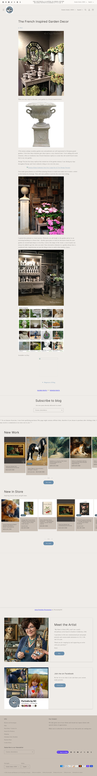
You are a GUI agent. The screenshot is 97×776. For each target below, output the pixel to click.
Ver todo (48, 482)
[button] (3, 10)
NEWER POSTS (55, 390)
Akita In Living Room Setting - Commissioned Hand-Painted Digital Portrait (79, 462)
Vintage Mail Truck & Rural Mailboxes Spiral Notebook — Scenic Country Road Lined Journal (28, 521)
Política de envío (67, 772)
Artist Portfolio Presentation (43, 610)
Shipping (6, 734)
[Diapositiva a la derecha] (52, 478)
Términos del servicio (57, 772)
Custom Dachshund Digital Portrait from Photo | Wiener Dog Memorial (9, 526)
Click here (60, 685)
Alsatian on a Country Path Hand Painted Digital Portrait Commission (58, 462)
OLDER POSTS (42, 390)
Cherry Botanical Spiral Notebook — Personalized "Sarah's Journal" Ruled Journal (46, 521)
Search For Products (9, 731)
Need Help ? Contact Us (10, 728)
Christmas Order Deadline (11, 737)
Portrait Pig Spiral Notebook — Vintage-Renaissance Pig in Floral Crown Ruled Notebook (84, 521)
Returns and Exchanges (10, 722)
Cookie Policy (8, 742)
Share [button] (21, 27)
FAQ (5, 725)
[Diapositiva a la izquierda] (45, 478)
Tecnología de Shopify (25, 772)
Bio (59, 653)
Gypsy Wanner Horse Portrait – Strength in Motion (36, 469)
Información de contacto (78, 772)
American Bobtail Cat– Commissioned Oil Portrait (12, 467)
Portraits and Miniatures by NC (14, 772)
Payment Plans (8, 739)
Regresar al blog (49, 382)
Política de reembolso (36, 772)
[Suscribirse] (61, 410)
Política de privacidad (47, 772)
